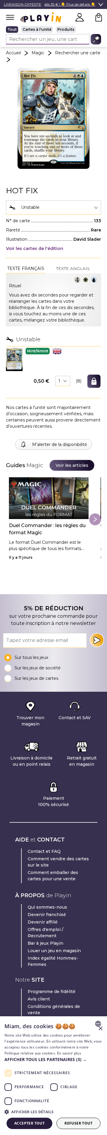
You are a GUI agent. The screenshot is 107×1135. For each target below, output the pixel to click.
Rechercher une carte (77, 52)
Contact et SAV (75, 717)
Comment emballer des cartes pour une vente (53, 875)
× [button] (100, 1028)
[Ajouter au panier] (94, 381)
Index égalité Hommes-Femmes (53, 961)
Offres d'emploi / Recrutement (45, 932)
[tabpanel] (53, 300)
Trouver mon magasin (30, 721)
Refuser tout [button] (78, 1123)
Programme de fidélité (51, 991)
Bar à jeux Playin (45, 943)
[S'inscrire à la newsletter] (97, 640)
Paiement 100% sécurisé (53, 801)
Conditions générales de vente (54, 1009)
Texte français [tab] (25, 268)
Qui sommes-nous (47, 907)
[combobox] (53, 207)
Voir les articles (72, 465)
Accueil (13, 52)
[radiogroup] (53, 29)
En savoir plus (69, 1053)
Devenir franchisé (47, 914)
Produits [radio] (65, 29)
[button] (14, 359)
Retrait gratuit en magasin (82, 761)
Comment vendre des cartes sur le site (58, 862)
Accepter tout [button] (29, 1123)
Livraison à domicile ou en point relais (31, 761)
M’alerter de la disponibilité (59, 444)
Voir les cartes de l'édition (34, 248)
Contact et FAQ (44, 851)
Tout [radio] (12, 29)
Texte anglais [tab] (73, 268)
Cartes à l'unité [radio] (37, 29)
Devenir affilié (43, 922)
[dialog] (53, 1075)
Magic (38, 52)
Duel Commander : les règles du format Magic (47, 529)
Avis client (39, 999)
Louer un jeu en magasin (54, 950)
